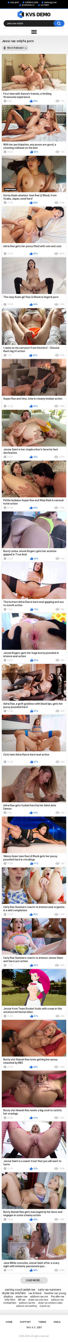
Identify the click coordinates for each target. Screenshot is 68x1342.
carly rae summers (49, 1289)
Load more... (34, 1280)
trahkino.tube (31, 2)
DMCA (57, 1322)
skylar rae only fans (38, 1299)
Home (9, 1322)
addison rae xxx (39, 1296)
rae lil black (35, 1293)
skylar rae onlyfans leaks (50, 1303)
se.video (45, 5)
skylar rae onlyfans (14, 1293)
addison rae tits (27, 1302)
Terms (42, 1322)
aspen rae (21, 1296)
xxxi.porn (14, 2)
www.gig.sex (50, 2)
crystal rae (45, 1306)
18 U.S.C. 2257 (34, 1327)
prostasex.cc (28, 5)
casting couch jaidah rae (20, 1289)
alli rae (21, 1299)
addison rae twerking (26, 1306)
